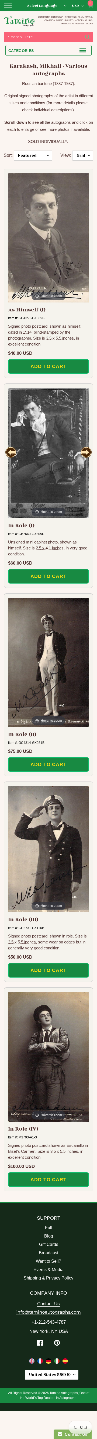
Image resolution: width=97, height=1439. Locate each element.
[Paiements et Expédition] (41, 1362)
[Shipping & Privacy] (32, 1362)
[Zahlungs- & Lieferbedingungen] (49, 1362)
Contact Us (48, 1303)
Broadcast (48, 1253)
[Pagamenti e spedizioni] (57, 1362)
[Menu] (8, 5)
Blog (48, 1236)
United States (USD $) (50, 1375)
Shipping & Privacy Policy (48, 1278)
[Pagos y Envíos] (65, 1362)
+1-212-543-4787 (49, 1322)
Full (48, 1227)
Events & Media (48, 1269)
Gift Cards (48, 1244)
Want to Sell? (48, 1261)
